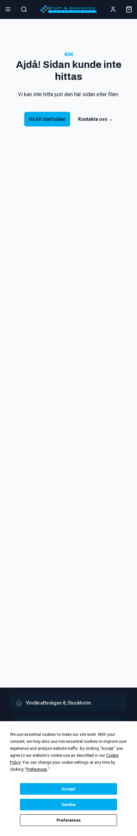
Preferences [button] (36, 769)
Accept (68, 789)
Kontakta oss (95, 119)
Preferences (69, 820)
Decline (68, 804)
